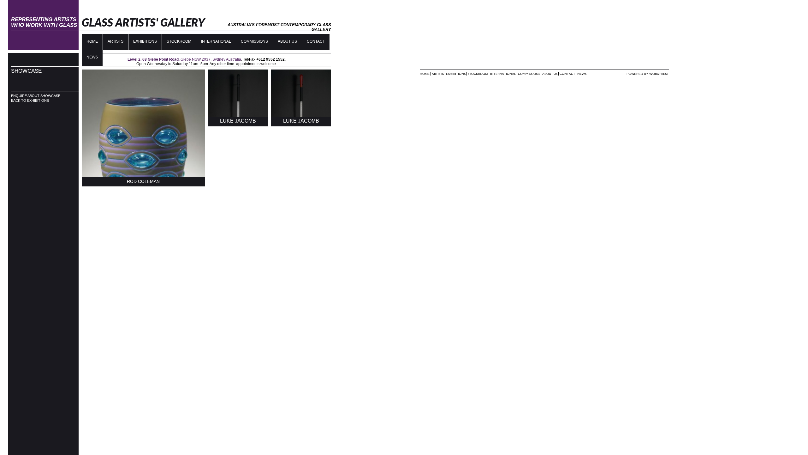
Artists (115, 41)
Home (92, 41)
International (216, 41)
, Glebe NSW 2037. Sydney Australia (184, 59)
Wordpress (658, 74)
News (581, 74)
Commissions (254, 41)
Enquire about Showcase (35, 96)
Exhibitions (145, 41)
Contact (316, 41)
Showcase (26, 71)
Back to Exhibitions (30, 100)
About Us (287, 41)
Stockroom (179, 41)
